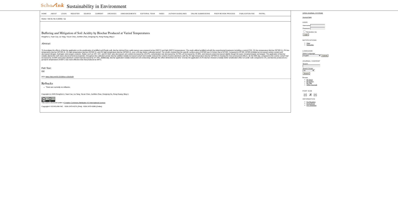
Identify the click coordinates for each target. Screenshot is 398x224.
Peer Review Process (224, 13)
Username (306, 25)
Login (64, 13)
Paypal (262, 13)
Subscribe (310, 45)
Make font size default (310, 94)
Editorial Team (147, 13)
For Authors (311, 104)
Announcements (128, 13)
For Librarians (311, 105)
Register (75, 13)
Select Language (309, 53)
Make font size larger (315, 94)
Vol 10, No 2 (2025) (55, 19)
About (54, 13)
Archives (112, 13)
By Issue (310, 80)
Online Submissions (200, 13)
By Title (309, 83)
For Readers (311, 102)
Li (65, 19)
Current (99, 13)
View (308, 43)
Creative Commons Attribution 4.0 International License (84, 103)
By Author (310, 81)
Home (44, 13)
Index (161, 13)
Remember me (311, 32)
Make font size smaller (305, 94)
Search (87, 13)
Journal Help (307, 17)
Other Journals (312, 85)
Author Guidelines (178, 13)
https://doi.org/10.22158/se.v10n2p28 (60, 77)
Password (306, 28)
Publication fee (247, 13)
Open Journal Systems (313, 13)
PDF (43, 71)
